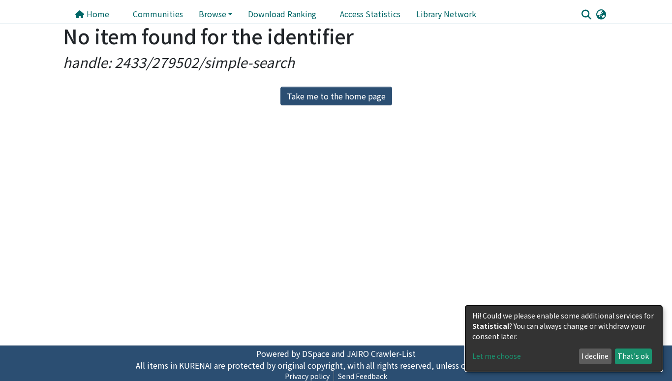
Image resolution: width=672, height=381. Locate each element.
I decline (595, 356)
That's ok (633, 356)
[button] (601, 14)
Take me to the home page (336, 96)
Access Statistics (370, 14)
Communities (158, 14)
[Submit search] (586, 14)
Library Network (446, 14)
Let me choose (496, 356)
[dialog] (563, 338)
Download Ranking (282, 14)
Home (97, 14)
